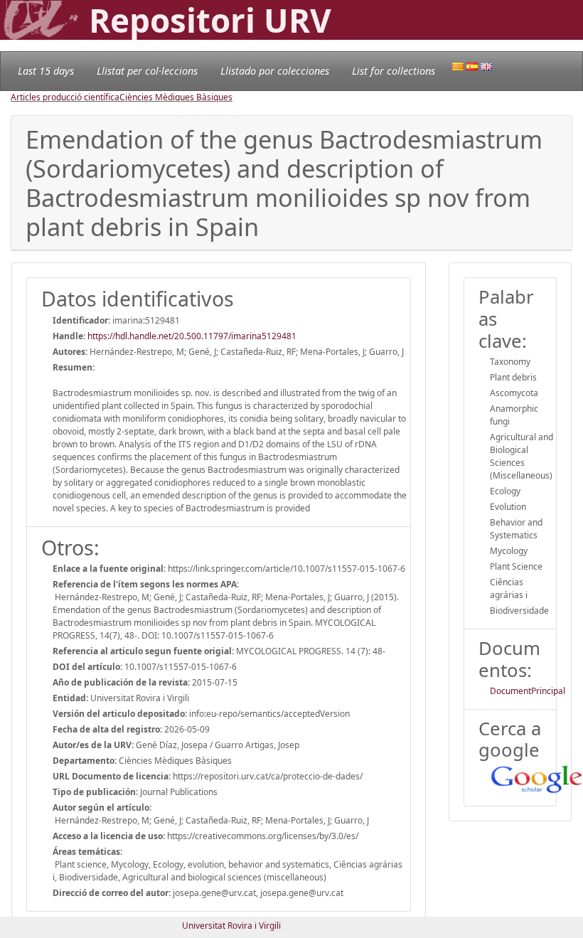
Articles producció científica (65, 97)
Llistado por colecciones (274, 71)
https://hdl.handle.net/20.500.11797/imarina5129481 (191, 336)
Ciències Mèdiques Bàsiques (175, 97)
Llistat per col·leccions (147, 71)
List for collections (393, 71)
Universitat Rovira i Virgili (231, 926)
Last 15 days (46, 71)
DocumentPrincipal (527, 691)
